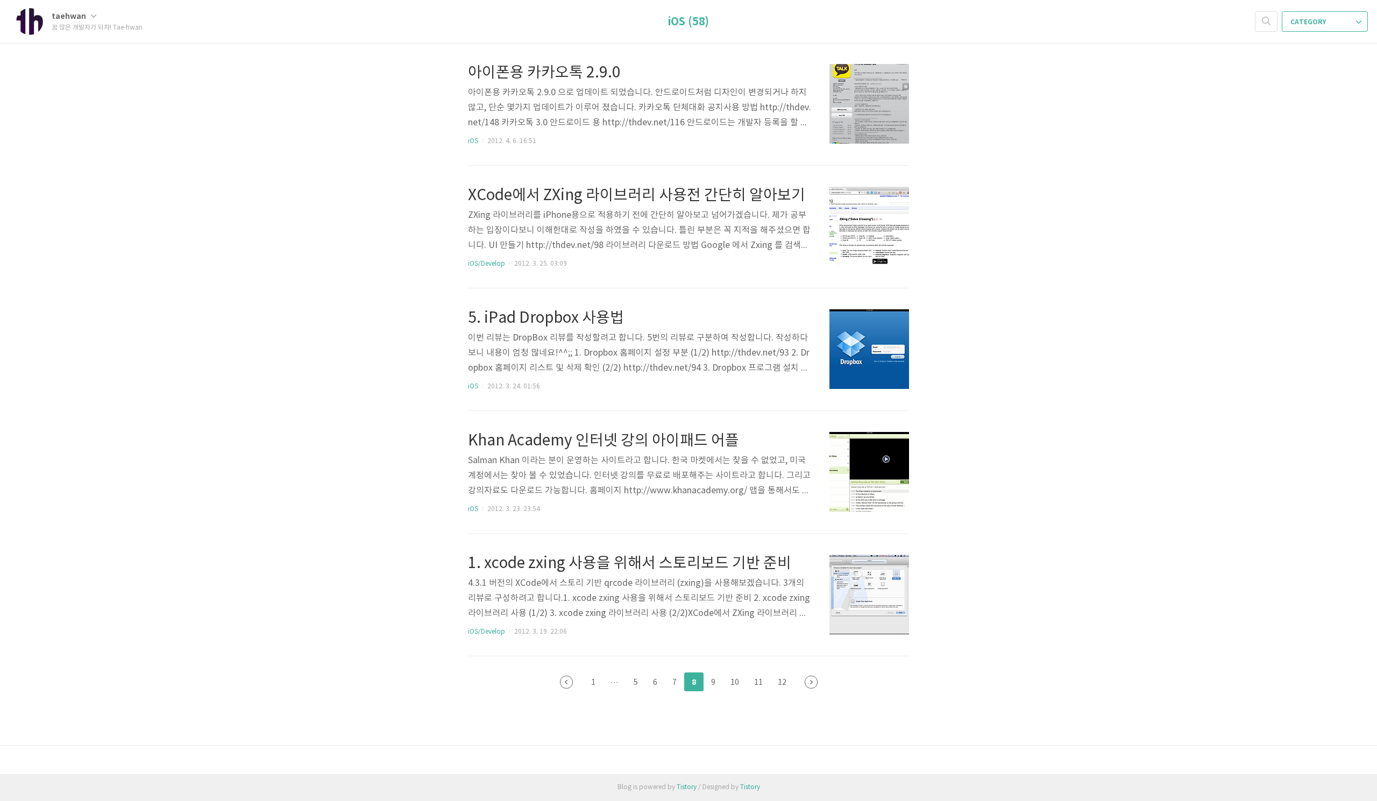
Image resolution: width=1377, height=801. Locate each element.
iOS (473, 141)
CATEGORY (1309, 22)
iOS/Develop (486, 263)
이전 (566, 682)
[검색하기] (1266, 21)
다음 (811, 682)
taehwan (70, 16)
